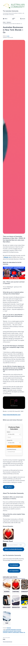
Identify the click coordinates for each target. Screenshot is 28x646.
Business (9, 22)
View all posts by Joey (7, 641)
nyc (24, 632)
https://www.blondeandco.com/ (12, 414)
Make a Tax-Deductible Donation (13, 549)
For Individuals (14, 565)
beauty (15, 631)
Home (4, 22)
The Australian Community (10, 11)
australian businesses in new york (13, 629)
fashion (21, 632)
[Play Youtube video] (14, 273)
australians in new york (8, 631)
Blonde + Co (7, 257)
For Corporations (14, 570)
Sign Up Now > (8, 487)
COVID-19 (10, 632)
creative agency (15, 632)
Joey (8, 36)
